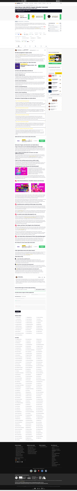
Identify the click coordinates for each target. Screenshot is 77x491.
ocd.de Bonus (39, 342)
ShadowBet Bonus (18, 411)
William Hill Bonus (18, 383)
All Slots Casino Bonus (30, 360)
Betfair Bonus (39, 420)
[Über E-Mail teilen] (39, 277)
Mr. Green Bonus (29, 351)
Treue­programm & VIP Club (35, 47)
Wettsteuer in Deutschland (19, 446)
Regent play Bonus (40, 425)
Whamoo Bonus (39, 404)
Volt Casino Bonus (29, 362)
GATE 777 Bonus (29, 358)
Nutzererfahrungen (46, 47)
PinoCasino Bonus (40, 406)
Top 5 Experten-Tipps (25, 47)
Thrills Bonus (29, 413)
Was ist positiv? (18, 300)
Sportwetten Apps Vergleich (43, 446)
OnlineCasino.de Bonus (40, 413)
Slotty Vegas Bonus (29, 367)
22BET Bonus (39, 438)
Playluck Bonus (39, 353)
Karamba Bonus (18, 374)
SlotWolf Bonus (18, 392)
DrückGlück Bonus (18, 322)
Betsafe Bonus (29, 392)
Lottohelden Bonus (29, 344)
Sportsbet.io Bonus (29, 420)
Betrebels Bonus (29, 418)
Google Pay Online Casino (31, 450)
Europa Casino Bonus (40, 365)
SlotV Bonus (39, 376)
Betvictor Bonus (29, 395)
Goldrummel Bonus (19, 353)
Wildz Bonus (37, 27)
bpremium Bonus (18, 395)
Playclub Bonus (29, 425)
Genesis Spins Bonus (30, 436)
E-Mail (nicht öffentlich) (35, 294)
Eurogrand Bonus (18, 365)
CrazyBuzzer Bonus (18, 339)
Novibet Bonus (39, 434)
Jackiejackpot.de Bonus (40, 344)
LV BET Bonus (39, 358)
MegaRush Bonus (40, 432)
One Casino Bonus (29, 383)
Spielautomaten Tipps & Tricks (32, 446)
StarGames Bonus (39, 333)
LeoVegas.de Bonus (29, 326)
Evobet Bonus (39, 383)
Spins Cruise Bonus (19, 436)
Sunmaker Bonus (29, 339)
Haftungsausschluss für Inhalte (56, 464)
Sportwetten (26, 3)
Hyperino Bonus (18, 432)
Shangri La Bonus (29, 429)
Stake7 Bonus (18, 390)
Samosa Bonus (18, 355)
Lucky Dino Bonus (40, 427)
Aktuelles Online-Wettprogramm (20, 452)
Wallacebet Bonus (40, 429)
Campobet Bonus (39, 351)
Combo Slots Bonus (19, 438)
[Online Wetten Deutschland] (19, 3)
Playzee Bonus (39, 367)
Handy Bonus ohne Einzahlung (32, 453)
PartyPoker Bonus (39, 381)
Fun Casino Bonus (18, 434)
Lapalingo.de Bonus (19, 324)
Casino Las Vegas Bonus (19, 420)
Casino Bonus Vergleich (22, 54)
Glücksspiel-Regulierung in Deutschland (55, 456)
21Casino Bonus (40, 415)
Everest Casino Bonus (19, 369)
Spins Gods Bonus (40, 436)
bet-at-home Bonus (55, 90)
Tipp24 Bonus (39, 390)
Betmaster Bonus (18, 425)
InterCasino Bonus (29, 372)
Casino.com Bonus (18, 362)
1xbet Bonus (28, 404)
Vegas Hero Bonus (29, 355)
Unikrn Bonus (18, 406)
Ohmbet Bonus (18, 376)
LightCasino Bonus (40, 399)
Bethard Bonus (39, 355)
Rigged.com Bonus (40, 346)
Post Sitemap (53, 463)
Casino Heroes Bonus (40, 392)
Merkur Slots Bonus (40, 317)
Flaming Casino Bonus (30, 422)
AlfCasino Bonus (29, 397)
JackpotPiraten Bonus (30, 324)
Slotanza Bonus (29, 346)
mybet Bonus (18, 408)
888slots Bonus (29, 438)
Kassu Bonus (29, 402)
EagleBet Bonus (39, 374)
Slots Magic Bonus (18, 329)
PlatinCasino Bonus (29, 381)
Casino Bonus (41, 47)
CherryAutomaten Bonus (30, 411)
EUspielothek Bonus (40, 329)
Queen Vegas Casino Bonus (20, 333)
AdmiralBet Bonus (29, 333)
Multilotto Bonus (39, 388)
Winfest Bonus (18, 342)
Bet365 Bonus (39, 324)
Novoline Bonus (54, 86)
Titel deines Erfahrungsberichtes (20, 298)
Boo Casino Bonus (18, 413)
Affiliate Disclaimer (54, 465)
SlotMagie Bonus (54, 82)
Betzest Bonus (18, 418)
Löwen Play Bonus (29, 319)
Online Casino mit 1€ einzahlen (32, 452)
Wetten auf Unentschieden (19, 450)
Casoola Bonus (18, 397)
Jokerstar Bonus (18, 317)
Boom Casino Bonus (19, 429)
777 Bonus (28, 390)
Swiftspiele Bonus (29, 317)
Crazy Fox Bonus (18, 351)
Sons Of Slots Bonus (19, 415)
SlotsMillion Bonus (29, 353)
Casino (47, 3)
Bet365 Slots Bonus (19, 326)
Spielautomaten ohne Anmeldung (32, 451)
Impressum (53, 457)
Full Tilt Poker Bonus (19, 422)
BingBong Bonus (39, 326)
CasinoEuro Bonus (39, 360)
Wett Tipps (44, 3)
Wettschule (35, 3)
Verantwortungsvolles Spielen (56, 453)
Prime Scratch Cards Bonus (20, 427)
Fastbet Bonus (29, 342)
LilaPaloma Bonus (40, 418)
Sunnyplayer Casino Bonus (20, 385)
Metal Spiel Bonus (29, 399)
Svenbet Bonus (39, 369)
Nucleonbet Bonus (40, 402)
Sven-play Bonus (29, 434)
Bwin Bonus (39, 319)
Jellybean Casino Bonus (30, 388)
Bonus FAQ (30, 47)
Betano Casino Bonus (54, 75)
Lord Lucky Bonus (29, 331)
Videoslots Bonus (29, 432)
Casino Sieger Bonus (40, 372)
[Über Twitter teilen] (44, 277)
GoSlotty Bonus (18, 388)
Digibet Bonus (18, 404)
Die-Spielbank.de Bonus (19, 402)
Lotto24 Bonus (29, 329)
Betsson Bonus (39, 339)
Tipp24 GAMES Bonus (19, 358)
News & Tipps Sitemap (55, 462)
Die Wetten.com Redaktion (55, 446)
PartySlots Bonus (20, 210)
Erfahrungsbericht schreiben (40, 289)
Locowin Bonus (40, 422)
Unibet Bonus (18, 381)
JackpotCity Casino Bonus (19, 372)
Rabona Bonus (39, 397)
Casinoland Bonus (40, 408)
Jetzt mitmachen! (55, 63)
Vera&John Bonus (39, 385)
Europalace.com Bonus (19, 367)
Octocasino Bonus (39, 362)
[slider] (23, 296)
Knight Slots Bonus (29, 322)
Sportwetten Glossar (18, 453)
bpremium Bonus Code (32, 155)
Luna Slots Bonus (18, 319)
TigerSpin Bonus (39, 331)
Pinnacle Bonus (29, 408)
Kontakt (53, 452)
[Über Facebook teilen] (42, 277)
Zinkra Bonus (39, 395)
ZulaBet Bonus (29, 369)
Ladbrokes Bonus (29, 406)
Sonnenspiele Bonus (29, 365)
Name (17, 294)
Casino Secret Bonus (19, 360)
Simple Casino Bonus (19, 346)
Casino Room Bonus (19, 399)
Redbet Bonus (29, 427)
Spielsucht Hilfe (54, 454)
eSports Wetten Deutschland (19, 451)
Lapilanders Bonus (29, 415)
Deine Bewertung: (18, 296)
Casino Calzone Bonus (19, 344)
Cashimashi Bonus (29, 376)
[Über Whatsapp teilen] (41, 277)
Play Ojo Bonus (18, 331)
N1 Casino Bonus (29, 385)
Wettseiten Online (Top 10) (19, 454)
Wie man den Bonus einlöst (19, 47)
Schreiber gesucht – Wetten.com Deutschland (56, 450)
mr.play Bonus (29, 374)
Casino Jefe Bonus (40, 411)
